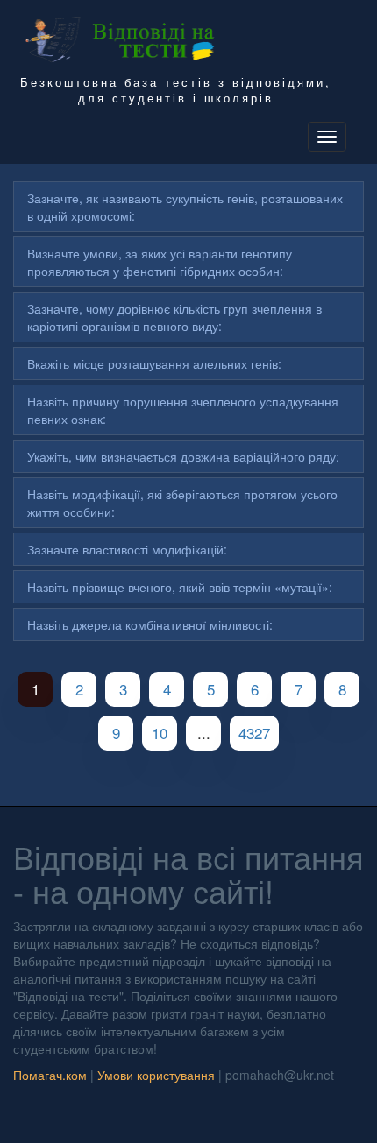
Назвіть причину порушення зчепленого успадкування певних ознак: (182, 409)
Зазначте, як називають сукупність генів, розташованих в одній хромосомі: (185, 206)
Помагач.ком (50, 1074)
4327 (254, 733)
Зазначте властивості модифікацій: (127, 549)
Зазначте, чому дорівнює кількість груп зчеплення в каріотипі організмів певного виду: (174, 317)
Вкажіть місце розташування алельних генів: (154, 363)
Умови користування (156, 1074)
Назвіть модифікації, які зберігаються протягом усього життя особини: (182, 502)
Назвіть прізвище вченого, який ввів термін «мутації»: (179, 587)
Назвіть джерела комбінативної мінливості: (150, 624)
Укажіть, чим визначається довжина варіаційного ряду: (183, 456)
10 (159, 733)
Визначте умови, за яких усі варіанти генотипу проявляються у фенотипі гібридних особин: (159, 261)
